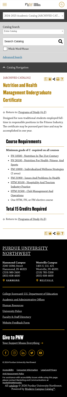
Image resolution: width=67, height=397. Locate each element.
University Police (12, 311)
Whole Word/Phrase (18, 48)
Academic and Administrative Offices (23, 299)
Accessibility (8, 369)
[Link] (5, 353)
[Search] (60, 41)
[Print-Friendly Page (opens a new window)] (58, 79)
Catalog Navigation (18, 67)
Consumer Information (27, 369)
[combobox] (33, 15)
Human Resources (12, 305)
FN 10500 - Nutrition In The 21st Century (35, 156)
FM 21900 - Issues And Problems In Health (35, 178)
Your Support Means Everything (20, 343)
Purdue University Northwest (25, 251)
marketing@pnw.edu (12, 382)
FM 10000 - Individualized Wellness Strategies (37, 169)
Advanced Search (12, 57)
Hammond (13, 280)
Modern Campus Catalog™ (40, 389)
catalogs (13, 385)
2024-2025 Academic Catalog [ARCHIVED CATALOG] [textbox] (34, 15)
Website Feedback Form (16, 322)
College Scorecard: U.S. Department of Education (30, 294)
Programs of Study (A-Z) (32, 112)
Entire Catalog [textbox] (10, 31)
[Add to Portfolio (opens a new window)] (50, 79)
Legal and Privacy (49, 369)
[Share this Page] (54, 79)
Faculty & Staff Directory (16, 317)
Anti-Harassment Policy (13, 373)
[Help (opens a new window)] (62, 79)
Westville (47, 280)
